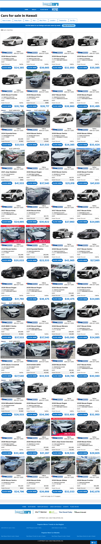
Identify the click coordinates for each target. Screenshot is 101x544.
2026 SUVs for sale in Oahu (8, 528)
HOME (26, 9)
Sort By (72, 20)
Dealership (62, 20)
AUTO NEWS (32, 507)
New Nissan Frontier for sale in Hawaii (35, 536)
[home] (50, 4)
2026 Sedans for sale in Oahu (59, 528)
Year (34, 20)
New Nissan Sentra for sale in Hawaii (86, 536)
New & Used (6, 20)
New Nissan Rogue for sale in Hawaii (61, 536)
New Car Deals (42, 507)
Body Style (18, 20)
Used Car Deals (55, 507)
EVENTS (65, 507)
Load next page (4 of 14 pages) (50, 496)
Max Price (43, 20)
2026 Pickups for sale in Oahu (33, 528)
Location (53, 20)
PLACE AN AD (44, 9)
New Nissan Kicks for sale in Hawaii (10, 536)
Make (27, 20)
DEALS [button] (34, 9)
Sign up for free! (68, 25)
